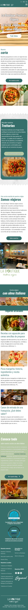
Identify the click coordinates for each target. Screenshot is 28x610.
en (24, 2)
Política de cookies (21, 606)
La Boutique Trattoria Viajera (18, 605)
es (21, 2)
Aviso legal (5, 606)
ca (26, 2)
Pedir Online (14, 36)
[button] (26, 4)
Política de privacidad (12, 606)
